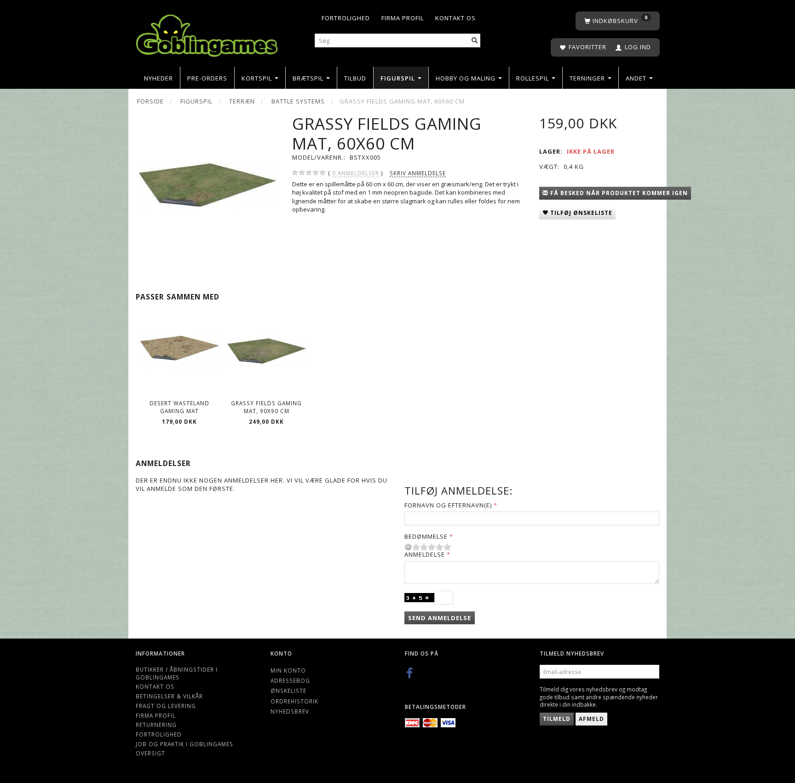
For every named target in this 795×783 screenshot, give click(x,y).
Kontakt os (455, 18)
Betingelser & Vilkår (169, 696)
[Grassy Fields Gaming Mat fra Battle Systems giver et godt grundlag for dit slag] (206, 185)
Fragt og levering (166, 705)
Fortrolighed (346, 18)
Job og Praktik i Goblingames (184, 744)
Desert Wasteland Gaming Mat (179, 407)
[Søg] (475, 40)
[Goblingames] (206, 33)
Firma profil (402, 18)
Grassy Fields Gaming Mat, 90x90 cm (266, 407)
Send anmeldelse (439, 618)
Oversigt (150, 753)
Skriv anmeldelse (418, 173)
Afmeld (591, 719)
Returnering (156, 724)
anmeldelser (355, 173)
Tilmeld (556, 719)
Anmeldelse (424, 554)
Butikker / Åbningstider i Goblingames (177, 673)
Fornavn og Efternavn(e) (448, 505)
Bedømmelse (426, 536)
